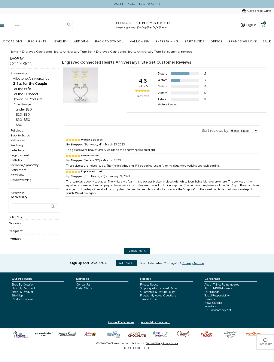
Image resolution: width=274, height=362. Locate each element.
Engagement (19, 155)
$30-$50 (23, 119)
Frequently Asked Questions (158, 295)
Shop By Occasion (23, 284)
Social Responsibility (217, 295)
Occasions (12, 41)
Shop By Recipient (23, 288)
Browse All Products (27, 99)
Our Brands (211, 292)
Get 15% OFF (126, 263)
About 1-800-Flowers (218, 288)
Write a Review (167, 104)
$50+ (20, 125)
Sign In (251, 25)
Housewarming (20, 180)
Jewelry (60, 41)
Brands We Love (243, 41)
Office (216, 41)
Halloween (140, 41)
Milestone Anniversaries (31, 78)
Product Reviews (22, 299)
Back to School (109, 41)
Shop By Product (22, 292)
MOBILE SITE (132, 348)
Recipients (37, 41)
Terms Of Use (148, 299)
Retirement (18, 170)
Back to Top (136, 250)
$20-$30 (23, 114)
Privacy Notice (149, 284)
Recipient (16, 231)
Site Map (17, 295)
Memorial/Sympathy (24, 165)
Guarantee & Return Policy (157, 292)
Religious (16, 130)
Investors (210, 306)
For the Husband (25, 94)
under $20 (24, 109)
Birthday (16, 160)
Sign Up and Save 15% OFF (91, 263)
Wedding (81, 41)
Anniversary (18, 73)
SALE (267, 41)
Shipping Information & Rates (158, 288)
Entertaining (167, 41)
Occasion (21, 63)
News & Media (213, 303)
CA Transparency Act (217, 310)
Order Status (84, 288)
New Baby (17, 175)
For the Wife (22, 89)
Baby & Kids (194, 41)
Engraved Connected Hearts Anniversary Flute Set (109, 62)
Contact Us (83, 284)
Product (15, 239)
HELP (146, 348)
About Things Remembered (221, 284)
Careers (209, 299)
